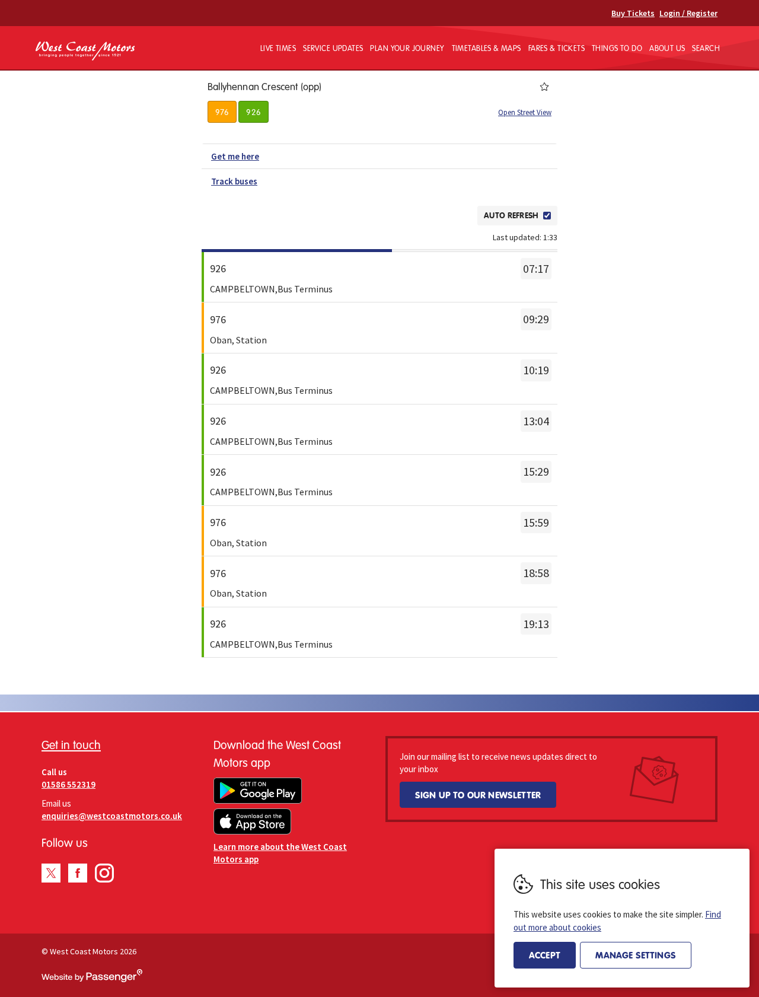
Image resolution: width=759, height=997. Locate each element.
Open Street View (524, 112)
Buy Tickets (633, 13)
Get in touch (71, 745)
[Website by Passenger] (92, 979)
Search (706, 48)
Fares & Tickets (556, 48)
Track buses (234, 181)
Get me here (235, 156)
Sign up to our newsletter (478, 795)
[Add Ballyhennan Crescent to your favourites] (544, 86)
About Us (667, 48)
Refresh (448, 215)
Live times (278, 48)
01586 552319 (68, 784)
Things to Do (617, 48)
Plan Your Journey (407, 48)
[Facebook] (77, 873)
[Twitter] (51, 873)
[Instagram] (104, 873)
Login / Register (688, 13)
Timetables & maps (486, 48)
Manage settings (635, 955)
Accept (544, 955)
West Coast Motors (85, 51)
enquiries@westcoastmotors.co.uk (112, 815)
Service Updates (333, 48)
